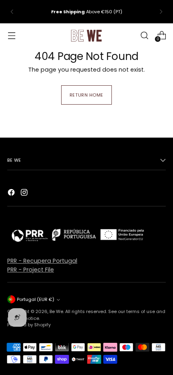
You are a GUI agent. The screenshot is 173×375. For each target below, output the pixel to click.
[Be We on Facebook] (12, 193)
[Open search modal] (144, 35)
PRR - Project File (30, 270)
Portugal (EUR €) (35, 299)
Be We (56, 311)
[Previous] (12, 11)
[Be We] (86, 35)
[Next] (161, 11)
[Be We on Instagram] (25, 193)
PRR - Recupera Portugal (42, 261)
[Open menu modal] (11, 35)
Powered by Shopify (29, 324)
